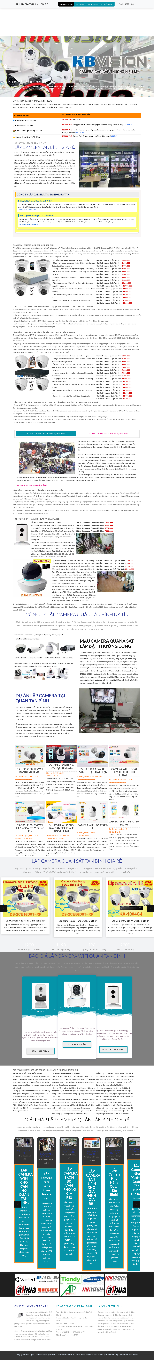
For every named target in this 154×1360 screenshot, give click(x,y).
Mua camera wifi (113, 1049)
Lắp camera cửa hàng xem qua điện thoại (32, 485)
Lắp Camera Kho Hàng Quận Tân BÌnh (25, 920)
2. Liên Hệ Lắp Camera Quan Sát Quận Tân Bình (37, 216)
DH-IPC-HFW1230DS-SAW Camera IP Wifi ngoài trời (61, 828)
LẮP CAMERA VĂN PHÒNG (69, 1153)
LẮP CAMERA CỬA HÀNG (46, 1158)
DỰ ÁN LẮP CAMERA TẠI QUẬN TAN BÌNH (40, 698)
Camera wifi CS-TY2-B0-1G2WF (124, 823)
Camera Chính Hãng (66, 4)
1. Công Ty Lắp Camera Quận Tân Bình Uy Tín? (35, 201)
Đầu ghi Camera (93, 4)
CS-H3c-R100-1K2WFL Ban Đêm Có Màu (30, 771)
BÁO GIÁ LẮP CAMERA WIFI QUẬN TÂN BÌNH (77, 956)
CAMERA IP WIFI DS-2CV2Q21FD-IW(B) (61, 767)
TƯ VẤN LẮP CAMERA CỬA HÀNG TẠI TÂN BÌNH (46, 434)
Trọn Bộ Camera (80, 4)
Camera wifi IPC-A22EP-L (92, 827)
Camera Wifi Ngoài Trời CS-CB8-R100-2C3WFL (124, 772)
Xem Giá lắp (79, 133)
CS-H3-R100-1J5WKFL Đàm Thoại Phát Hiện (92, 771)
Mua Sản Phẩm (77, 1044)
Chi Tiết (114, 136)
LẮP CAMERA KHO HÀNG (114, 1154)
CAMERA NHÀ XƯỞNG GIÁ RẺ (136, 1151)
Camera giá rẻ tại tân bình (27, 210)
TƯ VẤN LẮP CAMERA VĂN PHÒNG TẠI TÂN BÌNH (108, 434)
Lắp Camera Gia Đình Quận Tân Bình (130, 920)
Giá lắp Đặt (128, 125)
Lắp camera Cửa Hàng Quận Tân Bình (78, 920)
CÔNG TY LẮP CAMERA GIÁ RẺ (31, 1306)
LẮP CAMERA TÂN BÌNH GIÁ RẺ (31, 4)
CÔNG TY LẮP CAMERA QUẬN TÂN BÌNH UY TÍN (77, 614)
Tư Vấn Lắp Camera (106, 4)
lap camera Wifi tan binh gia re (30, 224)
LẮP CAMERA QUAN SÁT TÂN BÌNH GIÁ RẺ (77, 861)
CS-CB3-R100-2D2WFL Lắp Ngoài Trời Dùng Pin (30, 828)
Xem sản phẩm (41, 1051)
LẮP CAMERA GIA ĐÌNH (91, 1155)
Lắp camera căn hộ (24, 1154)
